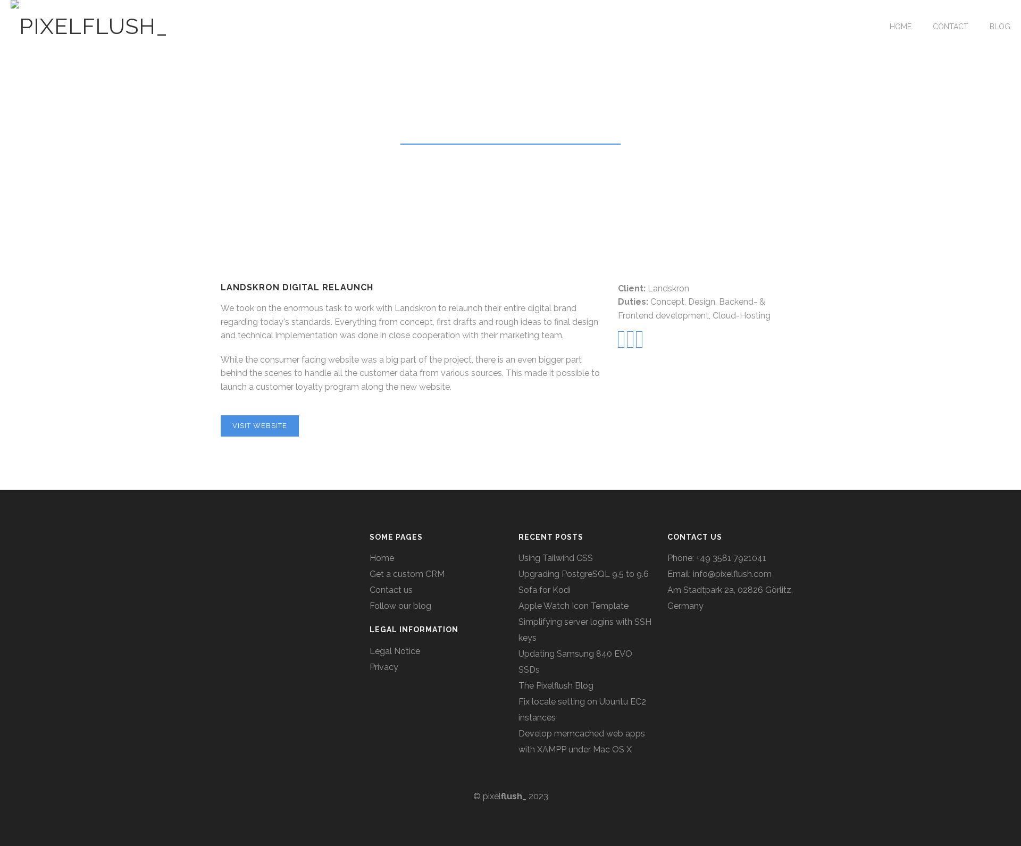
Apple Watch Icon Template (573, 606)
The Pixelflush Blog (555, 686)
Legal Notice (395, 651)
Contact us (391, 590)
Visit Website (259, 426)
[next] (639, 339)
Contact (950, 26)
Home (900, 26)
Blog (1000, 26)
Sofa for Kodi (544, 590)
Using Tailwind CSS (555, 558)
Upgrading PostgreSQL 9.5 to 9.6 (583, 574)
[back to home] (630, 339)
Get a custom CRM (407, 574)
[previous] (621, 339)
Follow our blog (400, 606)
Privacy (384, 667)
